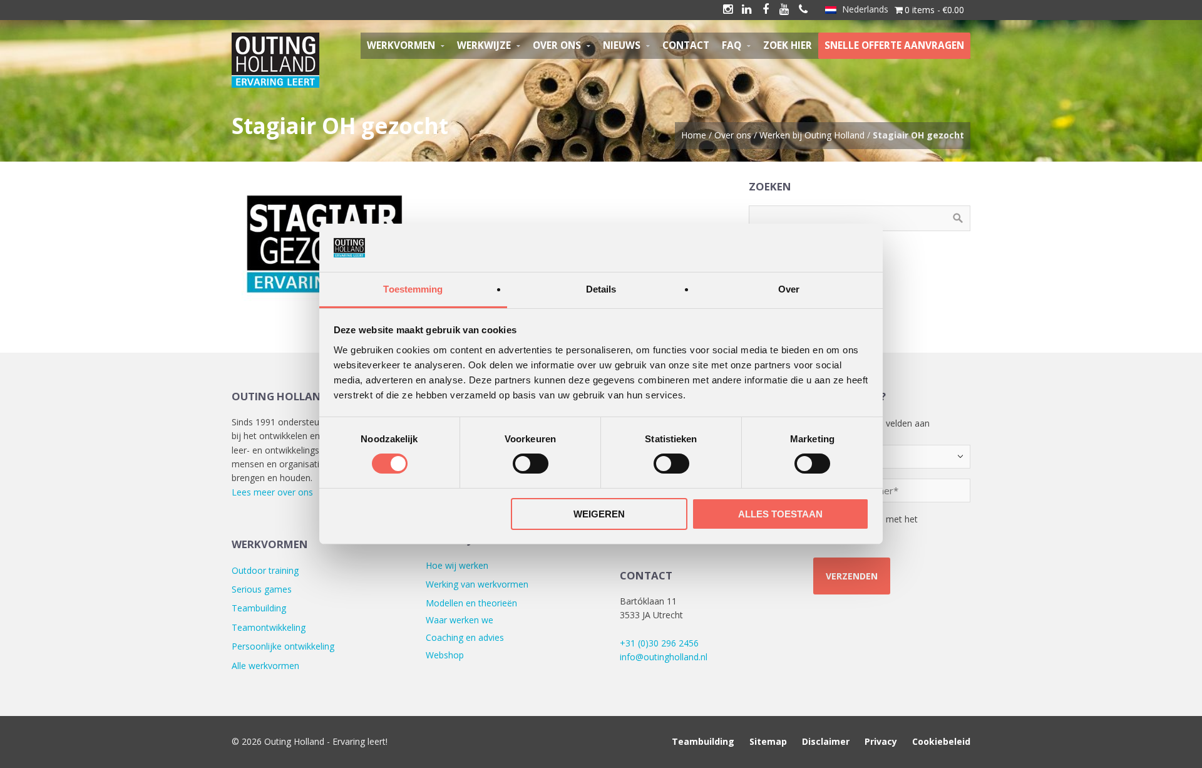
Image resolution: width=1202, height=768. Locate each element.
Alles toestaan (780, 514)
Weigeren (599, 514)
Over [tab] (788, 289)
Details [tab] (601, 289)
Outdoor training (265, 570)
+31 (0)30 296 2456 (659, 643)
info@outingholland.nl (663, 657)
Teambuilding (259, 608)
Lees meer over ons (272, 492)
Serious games (262, 589)
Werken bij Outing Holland (812, 135)
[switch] (530, 464)
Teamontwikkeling (269, 627)
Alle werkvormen (265, 666)
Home (693, 135)
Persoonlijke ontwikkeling (283, 646)
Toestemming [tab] (413, 289)
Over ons (732, 135)
